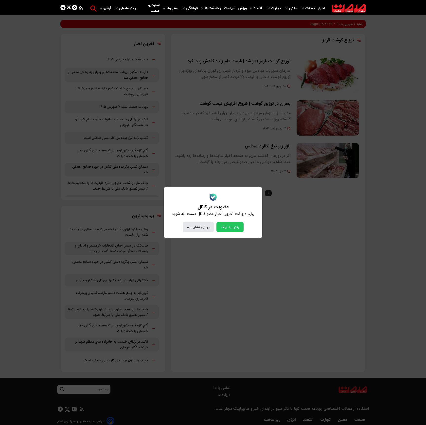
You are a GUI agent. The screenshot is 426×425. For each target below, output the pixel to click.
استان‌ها (172, 8)
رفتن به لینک (230, 227)
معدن (293, 8)
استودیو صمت (154, 8)
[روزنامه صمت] (349, 8)
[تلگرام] (63, 8)
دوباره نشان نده (198, 227)
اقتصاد (259, 8)
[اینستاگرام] (74, 8)
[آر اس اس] (81, 8)
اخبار (321, 8)
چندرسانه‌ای (128, 8)
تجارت (276, 8)
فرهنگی (192, 8)
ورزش (242, 8)
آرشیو (107, 8)
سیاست (230, 8)
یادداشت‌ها (213, 8)
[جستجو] (93, 8)
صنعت (310, 8)
